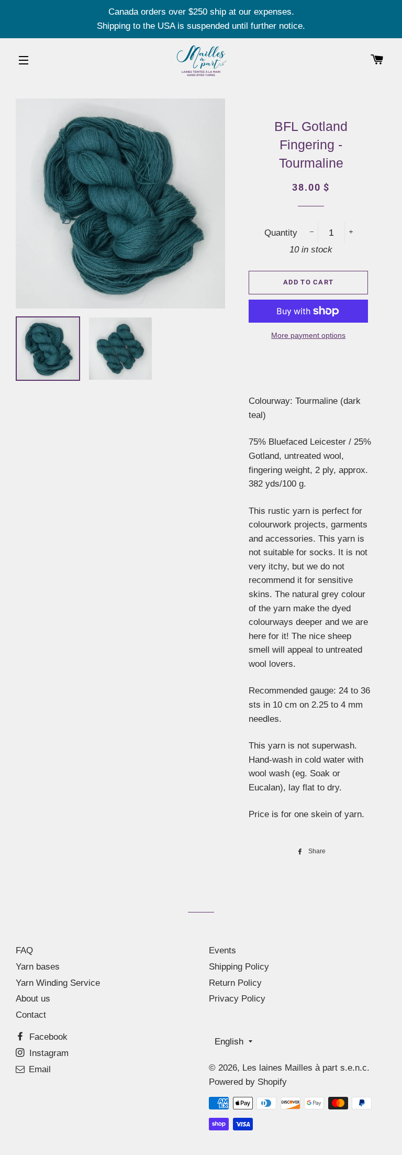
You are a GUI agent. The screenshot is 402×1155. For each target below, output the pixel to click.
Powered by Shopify (248, 1082)
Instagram (48, 1053)
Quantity (280, 233)
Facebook (47, 1037)
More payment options (308, 335)
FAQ (24, 950)
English (229, 1042)
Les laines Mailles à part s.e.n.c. (306, 1068)
